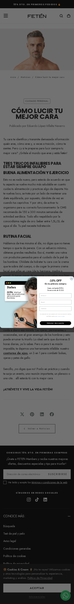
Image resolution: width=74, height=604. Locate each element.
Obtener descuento (55, 323)
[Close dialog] (71, 278)
